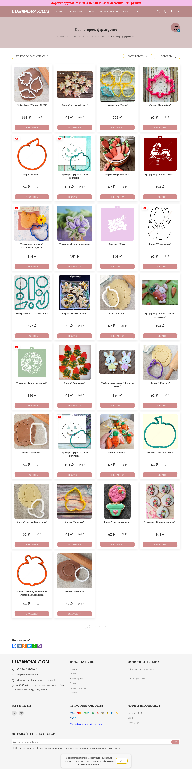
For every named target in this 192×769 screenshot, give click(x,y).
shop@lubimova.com (28, 674)
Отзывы (73, 683)
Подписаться (21, 759)
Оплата (73, 668)
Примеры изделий (79, 11)
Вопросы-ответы (78, 687)
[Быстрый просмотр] (50, 74)
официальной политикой (106, 748)
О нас (136, 11)
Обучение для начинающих (141, 668)
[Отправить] (175, 742)
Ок (121, 760)
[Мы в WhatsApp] (14, 713)
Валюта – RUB (135, 712)
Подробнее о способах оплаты (86, 724)
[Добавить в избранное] (50, 68)
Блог (125, 11)
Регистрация (134, 722)
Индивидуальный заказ (139, 678)
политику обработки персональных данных (96, 762)
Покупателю (107, 11)
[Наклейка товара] (14, 66)
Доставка (74, 673)
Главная (58, 11)
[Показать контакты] (165, 11)
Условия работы (77, 678)
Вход (130, 717)
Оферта (73, 692)
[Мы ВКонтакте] (21, 713)
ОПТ (130, 673)
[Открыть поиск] (158, 11)
